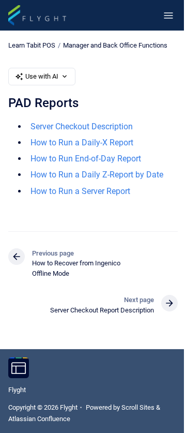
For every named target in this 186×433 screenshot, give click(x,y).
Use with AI (41, 76)
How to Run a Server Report (80, 191)
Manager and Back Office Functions (115, 45)
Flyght (17, 390)
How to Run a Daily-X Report (81, 142)
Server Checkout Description (81, 126)
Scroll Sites (137, 407)
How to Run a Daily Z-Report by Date (96, 175)
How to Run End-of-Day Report (85, 158)
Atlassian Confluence (39, 419)
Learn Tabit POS (31, 45)
